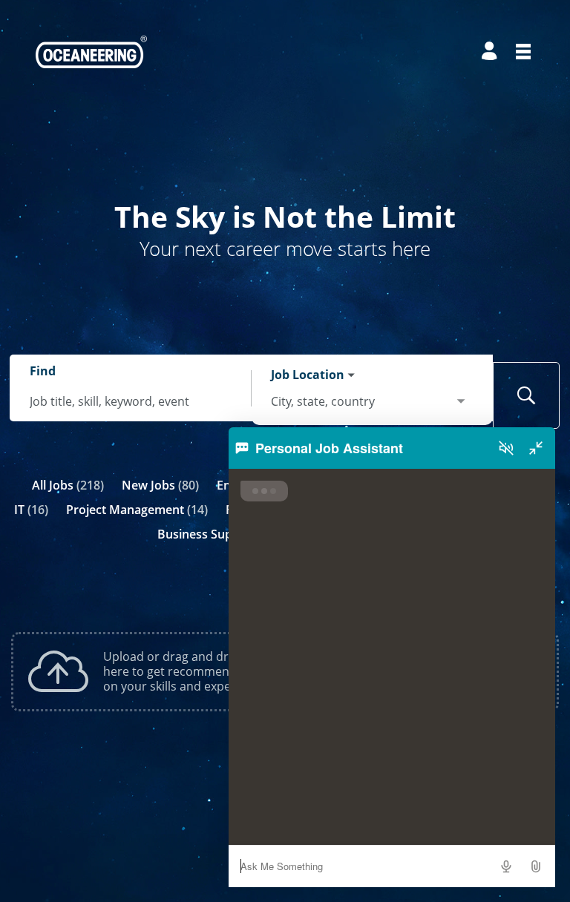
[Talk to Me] (506, 866)
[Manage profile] (491, 52)
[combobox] (131, 402)
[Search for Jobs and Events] (526, 395)
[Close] (535, 448)
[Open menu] (523, 51)
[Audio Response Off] (506, 448)
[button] (535, 866)
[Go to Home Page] (91, 52)
